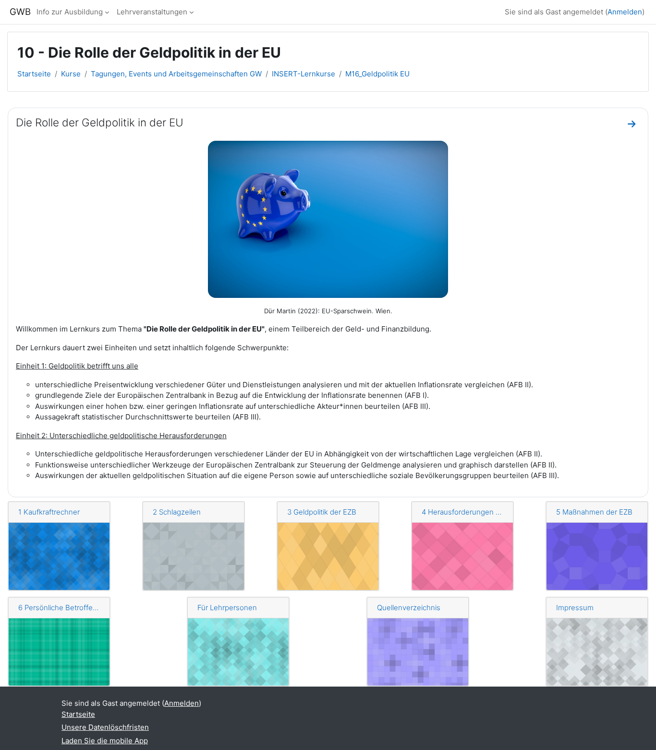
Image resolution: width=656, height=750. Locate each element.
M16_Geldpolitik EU (377, 73)
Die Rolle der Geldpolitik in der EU (99, 122)
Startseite (34, 73)
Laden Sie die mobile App (104, 740)
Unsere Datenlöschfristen (105, 727)
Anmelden (624, 11)
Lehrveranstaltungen (152, 11)
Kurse (71, 73)
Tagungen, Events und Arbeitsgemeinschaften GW (176, 73)
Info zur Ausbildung (69, 11)
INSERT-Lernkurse (303, 73)
